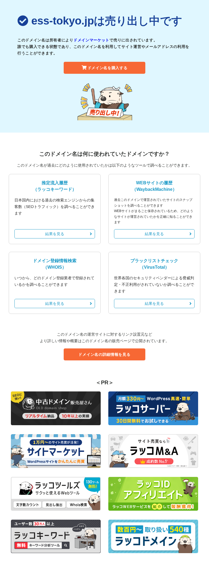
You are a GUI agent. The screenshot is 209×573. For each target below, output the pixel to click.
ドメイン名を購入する (108, 68)
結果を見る (54, 234)
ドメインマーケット (91, 40)
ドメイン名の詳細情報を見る (104, 354)
